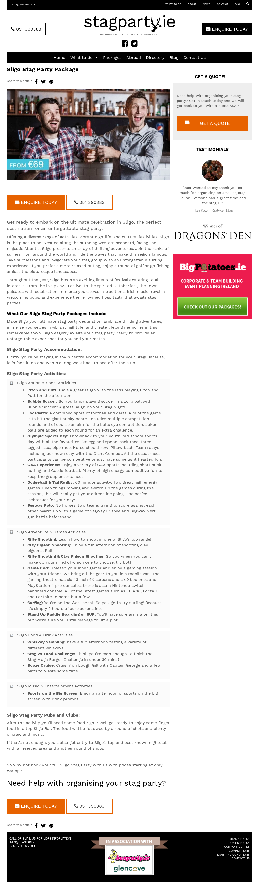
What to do (173, 4)
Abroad (133, 57)
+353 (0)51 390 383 (22, 845)
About (192, 4)
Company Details (237, 846)
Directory (155, 57)
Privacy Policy (239, 839)
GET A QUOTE (215, 123)
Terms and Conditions (232, 854)
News (206, 4)
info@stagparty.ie (23, 4)
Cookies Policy (238, 843)
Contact (222, 4)
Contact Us (194, 57)
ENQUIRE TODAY (229, 29)
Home (59, 57)
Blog (174, 57)
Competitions (239, 850)
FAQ (237, 4)
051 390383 (28, 29)
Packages (112, 57)
